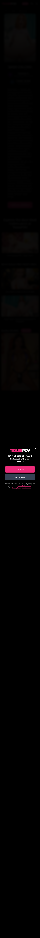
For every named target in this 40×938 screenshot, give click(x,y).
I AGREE (20, 469)
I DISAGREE (20, 477)
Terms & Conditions (24, 486)
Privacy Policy (16, 488)
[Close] (35, 448)
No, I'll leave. (26, 488)
